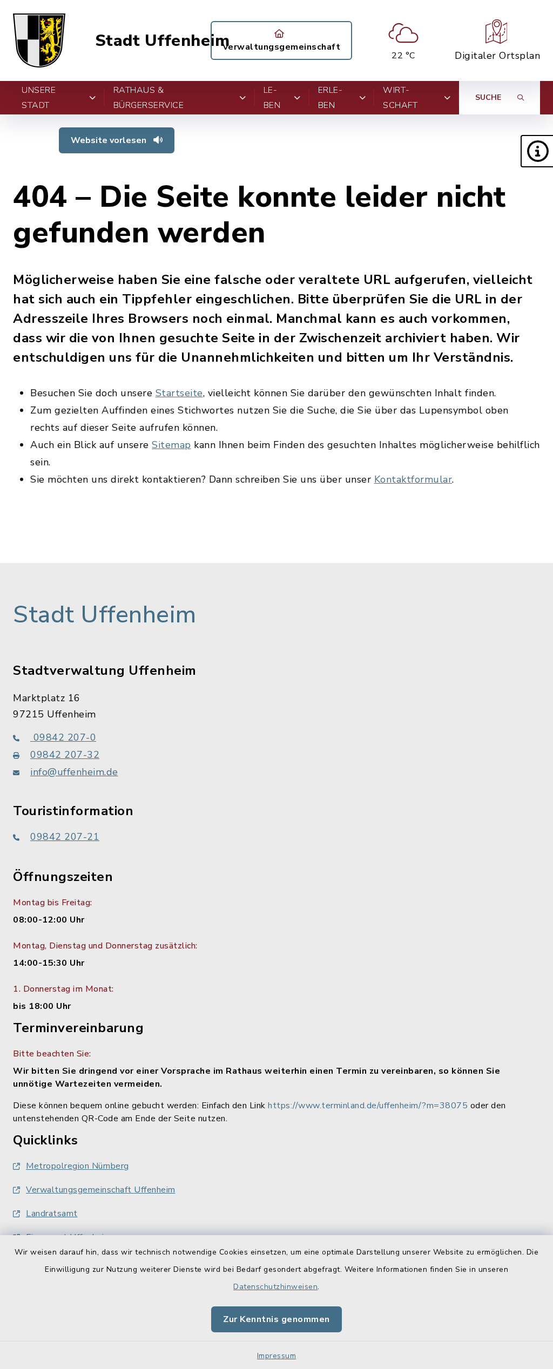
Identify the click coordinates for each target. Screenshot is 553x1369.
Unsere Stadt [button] (39, 97)
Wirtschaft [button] (400, 97)
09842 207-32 (64, 754)
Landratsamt (52, 1213)
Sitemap (171, 444)
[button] (537, 151)
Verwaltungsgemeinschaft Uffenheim (101, 1190)
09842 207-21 (64, 836)
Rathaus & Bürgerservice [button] (148, 97)
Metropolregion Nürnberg (77, 1166)
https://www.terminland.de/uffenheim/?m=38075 (368, 1106)
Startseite (179, 393)
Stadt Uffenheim (162, 41)
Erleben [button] (330, 97)
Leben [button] (272, 97)
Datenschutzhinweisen (275, 1287)
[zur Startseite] (39, 40)
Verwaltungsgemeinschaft (281, 47)
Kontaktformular (413, 479)
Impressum (276, 1356)
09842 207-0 (63, 737)
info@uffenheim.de (74, 771)
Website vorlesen (110, 140)
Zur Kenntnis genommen (276, 1319)
